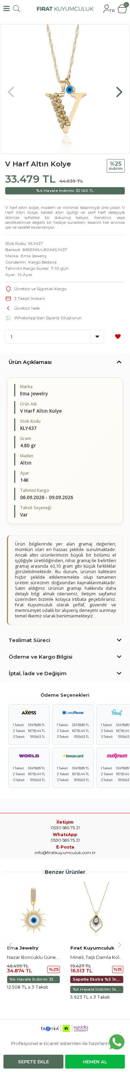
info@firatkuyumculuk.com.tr (65, 852)
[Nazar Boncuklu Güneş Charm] (33, 911)
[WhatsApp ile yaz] (116, 1042)
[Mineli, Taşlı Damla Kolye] (97, 911)
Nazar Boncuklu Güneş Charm (40, 957)
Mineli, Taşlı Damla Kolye (97, 957)
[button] (119, 88)
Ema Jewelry (34, 255)
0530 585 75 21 (65, 840)
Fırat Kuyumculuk (92, 948)
